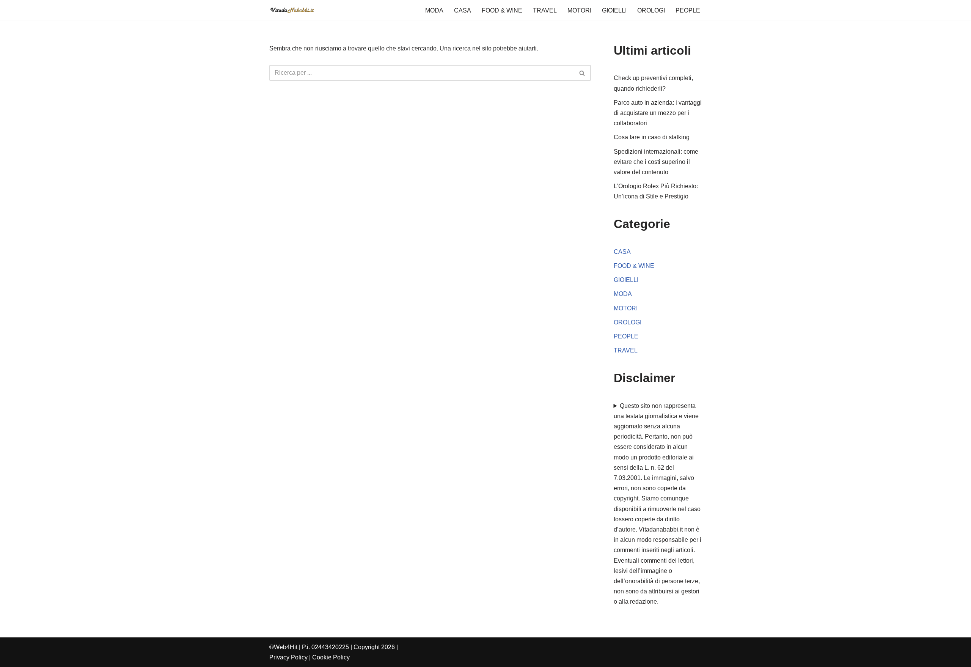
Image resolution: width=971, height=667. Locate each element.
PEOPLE (688, 10)
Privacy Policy (288, 657)
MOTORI (579, 10)
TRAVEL (545, 10)
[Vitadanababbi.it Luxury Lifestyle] (292, 10)
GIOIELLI (614, 10)
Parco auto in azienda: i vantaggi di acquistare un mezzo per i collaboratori (658, 112)
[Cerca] (582, 73)
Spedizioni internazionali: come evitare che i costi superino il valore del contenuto (656, 161)
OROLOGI (651, 10)
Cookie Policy (331, 657)
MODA (434, 10)
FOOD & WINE (502, 10)
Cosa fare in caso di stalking (652, 137)
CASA (462, 10)
